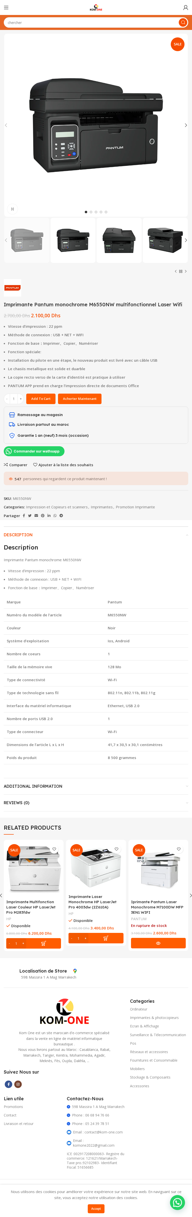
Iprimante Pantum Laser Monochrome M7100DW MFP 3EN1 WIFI (157, 907)
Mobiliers (137, 1068)
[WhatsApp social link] (55, 515)
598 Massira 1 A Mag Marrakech (98, 1106)
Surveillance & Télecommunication (158, 1034)
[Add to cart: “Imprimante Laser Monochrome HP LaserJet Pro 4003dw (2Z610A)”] (95, 938)
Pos (133, 1043)
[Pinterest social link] (43, 515)
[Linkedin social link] (49, 515)
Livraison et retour (19, 1123)
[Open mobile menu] (6, 7)
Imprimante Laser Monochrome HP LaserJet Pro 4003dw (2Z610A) (92, 901)
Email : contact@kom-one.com (98, 1132)
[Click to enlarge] (13, 209)
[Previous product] (175, 271)
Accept (96, 1209)
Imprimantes (102, 506)
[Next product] (185, 271)
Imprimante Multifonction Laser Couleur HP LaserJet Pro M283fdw (31, 907)
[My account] (186, 7)
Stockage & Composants (150, 1077)
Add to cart (40, 398)
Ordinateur (138, 1009)
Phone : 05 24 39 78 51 (90, 1123)
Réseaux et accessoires (149, 1051)
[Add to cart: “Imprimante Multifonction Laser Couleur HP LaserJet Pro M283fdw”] (33, 943)
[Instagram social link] (18, 1084)
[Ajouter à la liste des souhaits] (54, 849)
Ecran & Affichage (144, 1026)
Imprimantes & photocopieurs (154, 1017)
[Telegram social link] (61, 515)
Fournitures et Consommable (154, 1060)
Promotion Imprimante (135, 506)
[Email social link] (36, 515)
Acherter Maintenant (79, 398)
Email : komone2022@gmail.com (93, 1142)
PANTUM (138, 918)
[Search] (183, 22)
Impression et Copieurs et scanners (57, 506)
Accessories (139, 1086)
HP (8, 918)
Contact (10, 1115)
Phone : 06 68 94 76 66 (90, 1115)
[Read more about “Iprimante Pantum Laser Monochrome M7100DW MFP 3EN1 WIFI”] (158, 943)
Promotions (13, 1106)
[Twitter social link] (29, 515)
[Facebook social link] (23, 515)
